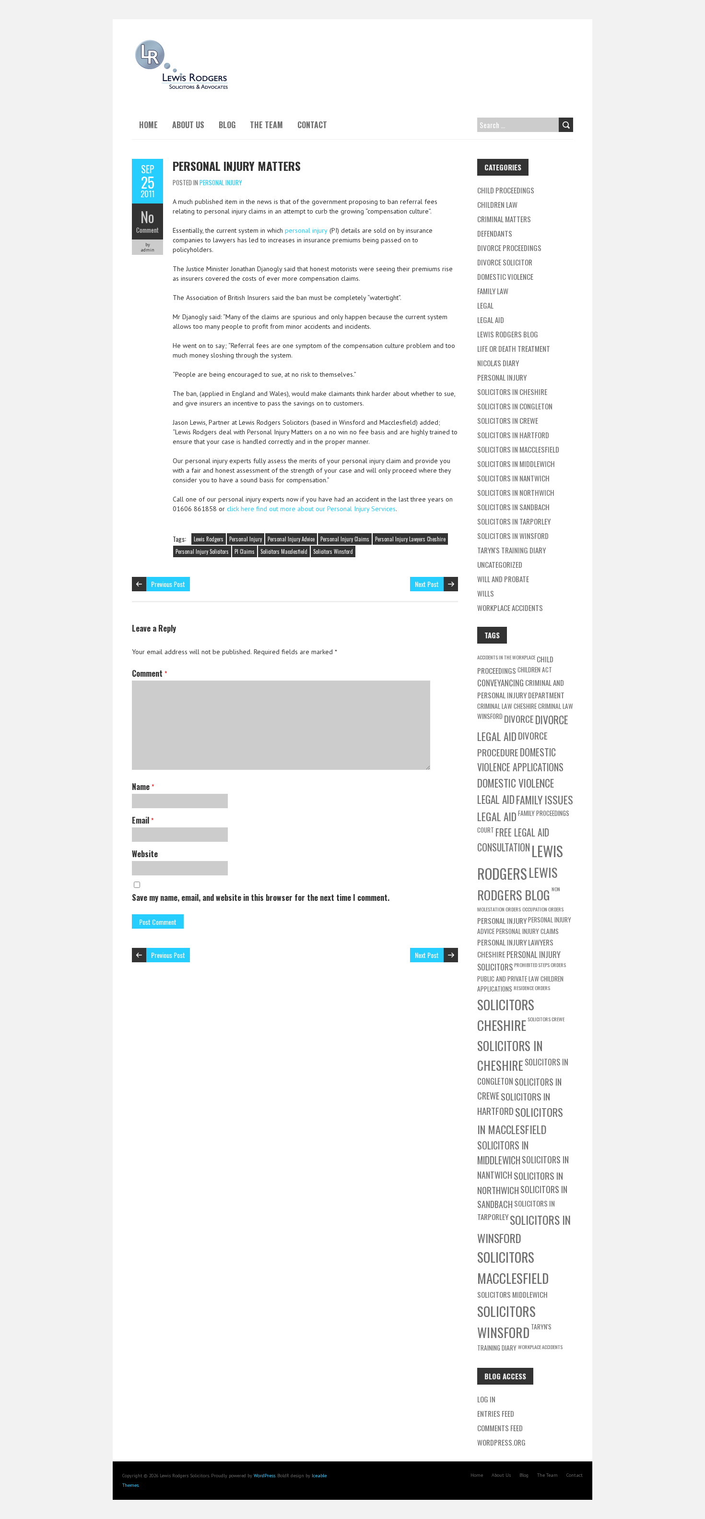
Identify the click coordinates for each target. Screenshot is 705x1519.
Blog (227, 125)
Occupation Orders (543, 909)
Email (142, 820)
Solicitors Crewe (546, 1019)
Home (148, 125)
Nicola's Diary (498, 363)
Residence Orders (532, 988)
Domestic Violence (505, 276)
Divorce (519, 718)
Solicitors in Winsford (513, 535)
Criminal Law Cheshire (507, 706)
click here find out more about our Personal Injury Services (311, 508)
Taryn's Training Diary (511, 550)
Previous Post (168, 584)
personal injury (306, 230)
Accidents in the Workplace (506, 657)
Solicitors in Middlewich (516, 463)
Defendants (494, 233)
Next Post (427, 584)
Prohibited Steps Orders (540, 965)
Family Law (492, 291)
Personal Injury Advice (291, 539)
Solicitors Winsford (333, 551)
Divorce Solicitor (504, 262)
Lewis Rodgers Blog (507, 334)
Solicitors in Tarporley (514, 521)
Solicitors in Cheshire (512, 391)
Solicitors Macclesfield (283, 551)
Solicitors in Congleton (514, 406)
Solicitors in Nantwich (513, 478)
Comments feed (500, 1428)
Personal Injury (221, 182)
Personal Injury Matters (237, 165)
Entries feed (495, 1413)
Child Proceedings (505, 190)
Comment (147, 230)
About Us (188, 125)
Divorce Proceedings (509, 247)
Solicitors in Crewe (507, 420)
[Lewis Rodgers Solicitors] (181, 43)
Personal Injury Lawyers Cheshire (410, 539)
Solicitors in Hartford (513, 435)
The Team (266, 125)
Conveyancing (500, 683)
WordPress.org (501, 1442)
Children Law (497, 204)
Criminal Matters (504, 219)
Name (143, 786)
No (147, 216)
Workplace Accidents (510, 607)
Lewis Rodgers (208, 539)
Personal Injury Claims (344, 539)
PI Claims (245, 551)
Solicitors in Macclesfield (518, 449)
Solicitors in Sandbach (513, 507)
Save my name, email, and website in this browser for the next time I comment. (260, 897)
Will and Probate (503, 579)
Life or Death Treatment (513, 348)
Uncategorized (499, 564)
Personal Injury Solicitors (202, 551)
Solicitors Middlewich (512, 1294)
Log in (486, 1399)
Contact (312, 125)
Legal (485, 305)
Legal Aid (490, 319)
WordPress (264, 1475)
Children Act (534, 669)
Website (145, 854)
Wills (485, 593)
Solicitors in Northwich (515, 492)
